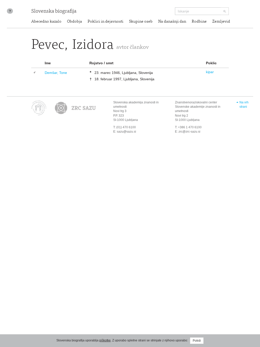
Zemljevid (221, 22)
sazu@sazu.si (126, 131)
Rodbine (199, 22)
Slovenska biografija (53, 11)
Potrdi (197, 340)
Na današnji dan (172, 22)
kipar (210, 72)
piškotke (105, 340)
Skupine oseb (141, 22)
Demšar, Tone (56, 73)
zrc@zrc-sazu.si (189, 131)
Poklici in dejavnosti (105, 22)
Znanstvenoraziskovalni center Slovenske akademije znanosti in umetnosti (197, 107)
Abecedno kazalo (46, 22)
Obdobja (74, 22)
